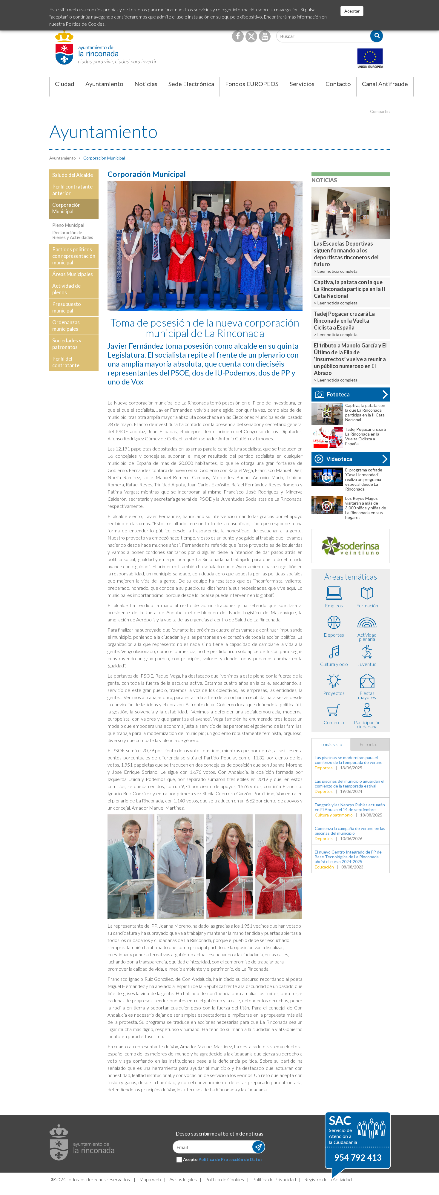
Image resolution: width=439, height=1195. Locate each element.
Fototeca (338, 394)
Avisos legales (183, 1179)
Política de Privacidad (274, 1179)
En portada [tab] (370, 744)
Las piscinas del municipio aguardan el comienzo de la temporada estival (349, 783)
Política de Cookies (224, 1179)
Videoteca (339, 459)
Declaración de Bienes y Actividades (72, 235)
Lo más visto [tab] (331, 744)
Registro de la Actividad (328, 1179)
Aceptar (352, 10)
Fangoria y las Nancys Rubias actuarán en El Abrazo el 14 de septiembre (350, 807)
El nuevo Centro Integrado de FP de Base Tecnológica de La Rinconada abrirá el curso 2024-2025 (348, 856)
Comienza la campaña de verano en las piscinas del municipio (350, 831)
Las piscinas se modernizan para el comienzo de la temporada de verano (349, 760)
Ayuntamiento (62, 157)
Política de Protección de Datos (231, 1159)
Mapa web (150, 1179)
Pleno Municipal (68, 225)
